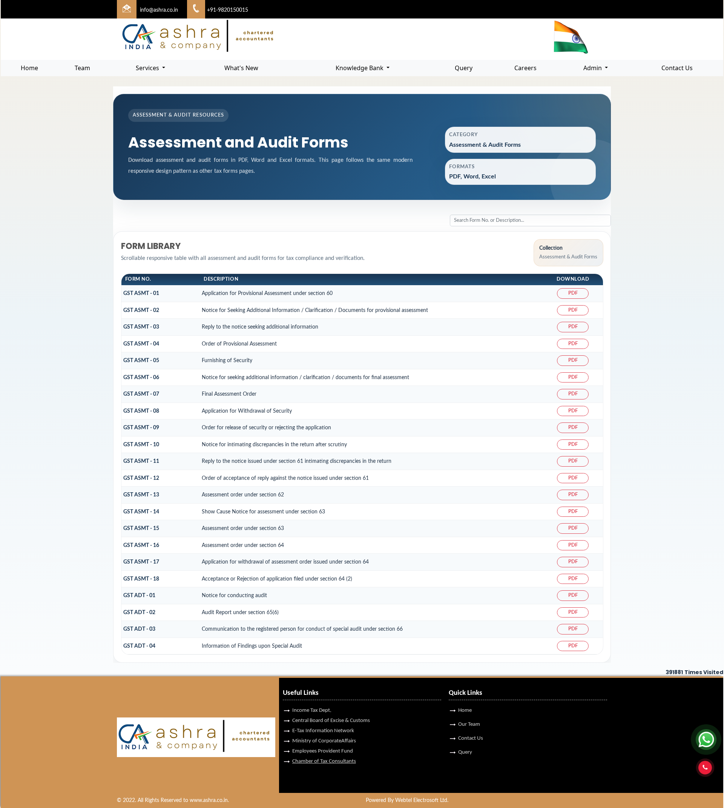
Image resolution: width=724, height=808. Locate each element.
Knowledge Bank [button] (360, 68)
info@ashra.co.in (159, 10)
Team (82, 68)
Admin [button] (593, 68)
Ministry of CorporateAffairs (324, 741)
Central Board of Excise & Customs (331, 721)
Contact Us (677, 68)
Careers (525, 68)
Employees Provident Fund (322, 751)
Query (463, 68)
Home (29, 68)
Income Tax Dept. (311, 710)
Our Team (469, 724)
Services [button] (148, 68)
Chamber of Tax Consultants (324, 761)
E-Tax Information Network (323, 731)
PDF (573, 293)
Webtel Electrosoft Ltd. (421, 800)
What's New (241, 68)
